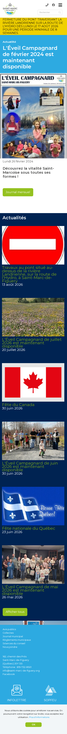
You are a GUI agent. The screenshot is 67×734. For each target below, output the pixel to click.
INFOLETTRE (16, 700)
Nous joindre (10, 647)
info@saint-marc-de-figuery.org (21, 670)
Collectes (8, 633)
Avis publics (9, 629)
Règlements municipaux (17, 640)
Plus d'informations (39, 717)
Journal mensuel (18, 192)
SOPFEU (50, 700)
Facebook (9, 674)
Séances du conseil (14, 643)
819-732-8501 (24, 667)
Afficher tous (15, 611)
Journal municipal (13, 636)
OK (33, 724)
